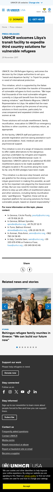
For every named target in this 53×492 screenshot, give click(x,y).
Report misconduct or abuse (15, 444)
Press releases (16, 27)
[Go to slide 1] (17, 348)
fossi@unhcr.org (15, 245)
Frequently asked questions (15, 431)
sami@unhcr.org (35, 239)
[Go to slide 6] (31, 348)
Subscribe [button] (9, 417)
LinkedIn (35, 392)
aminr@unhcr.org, (37, 233)
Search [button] (39, 12)
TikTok (29, 392)
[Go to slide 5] (28, 348)
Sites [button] (49, 12)
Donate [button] (44, 12)
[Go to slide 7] (34, 348)
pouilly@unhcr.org (40, 215)
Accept (26, 486)
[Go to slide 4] (25, 348)
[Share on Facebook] (29, 269)
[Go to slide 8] (36, 348)
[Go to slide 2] (20, 348)
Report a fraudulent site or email (17, 448)
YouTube (22, 392)
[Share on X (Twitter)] (22, 269)
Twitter (16, 392)
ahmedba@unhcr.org (17, 230)
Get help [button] (37, 19)
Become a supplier (11, 453)
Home (4, 27)
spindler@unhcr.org (16, 224)
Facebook (4, 392)
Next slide (48, 306)
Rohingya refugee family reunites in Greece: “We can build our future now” (26, 336)
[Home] (16, 10)
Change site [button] (34, 2)
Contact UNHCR (9, 435)
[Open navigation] (3, 10)
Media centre (8, 440)
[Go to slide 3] (23, 348)
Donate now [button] (10, 372)
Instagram (10, 392)
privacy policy (30, 476)
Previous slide (5, 306)
